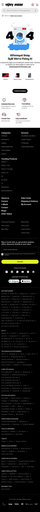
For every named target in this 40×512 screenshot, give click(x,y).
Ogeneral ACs (27, 302)
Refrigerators (16, 388)
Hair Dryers (19, 434)
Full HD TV (4, 357)
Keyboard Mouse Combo (26, 461)
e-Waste (4, 204)
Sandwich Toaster (7, 414)
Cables (3, 451)
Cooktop (24, 401)
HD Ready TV (13, 354)
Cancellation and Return (28, 136)
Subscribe (20, 262)
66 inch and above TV (21, 347)
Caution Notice (25, 229)
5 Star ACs (24, 315)
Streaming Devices (17, 357)
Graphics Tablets (21, 441)
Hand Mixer (5, 406)
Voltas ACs (13, 294)
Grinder (20, 409)
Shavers (13, 431)
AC (2, 176)
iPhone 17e (4, 172)
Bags (3, 464)
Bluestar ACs (5, 296)
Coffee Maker (14, 401)
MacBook (13, 474)
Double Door (5, 391)
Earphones (15, 424)
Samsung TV (23, 333)
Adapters (12, 451)
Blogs (3, 211)
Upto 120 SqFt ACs (7, 321)
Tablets (3, 441)
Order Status (6, 214)
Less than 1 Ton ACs (28, 304)
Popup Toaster (22, 411)
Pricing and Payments (8, 222)
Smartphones (5, 448)
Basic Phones (25, 448)
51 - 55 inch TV (19, 344)
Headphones (5, 424)
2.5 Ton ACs (5, 312)
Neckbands (22, 421)
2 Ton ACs (15, 310)
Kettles (28, 409)
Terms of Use (25, 225)
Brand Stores (25, 222)
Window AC (26, 372)
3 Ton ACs (15, 312)
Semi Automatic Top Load (9, 380)
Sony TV (4, 336)
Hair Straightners (7, 434)
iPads (11, 441)
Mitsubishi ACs (27, 296)
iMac (27, 476)
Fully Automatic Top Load (9, 377)
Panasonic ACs (27, 299)
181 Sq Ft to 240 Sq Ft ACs (10, 323)
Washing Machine (6, 190)
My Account (26, 204)
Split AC (17, 372)
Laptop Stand (22, 464)
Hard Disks (30, 466)
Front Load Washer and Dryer (10, 385)
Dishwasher (5, 388)
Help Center (26, 198)
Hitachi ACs (15, 299)
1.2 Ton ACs (15, 307)
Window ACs (14, 304)
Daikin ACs (23, 294)
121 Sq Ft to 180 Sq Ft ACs (25, 321)
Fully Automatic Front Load (10, 383)
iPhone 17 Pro (5, 165)
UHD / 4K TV (31, 354)
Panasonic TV (14, 336)
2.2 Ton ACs (25, 310)
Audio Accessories (7, 359)
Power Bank (21, 451)
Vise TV (13, 333)
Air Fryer (17, 403)
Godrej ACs (16, 296)
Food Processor (6, 403)
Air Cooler (4, 180)
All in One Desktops (16, 476)
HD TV (28, 339)
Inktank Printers (6, 482)
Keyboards (12, 461)
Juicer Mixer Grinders (8, 409)
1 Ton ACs (4, 307)
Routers (30, 482)
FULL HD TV (19, 339)
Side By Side (26, 391)
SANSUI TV (5, 333)
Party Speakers (5, 150)
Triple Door (16, 391)
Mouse (3, 461)
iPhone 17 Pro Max (7, 169)
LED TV (3, 354)
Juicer (19, 406)
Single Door (27, 388)
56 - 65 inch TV (6, 347)
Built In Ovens (15, 398)
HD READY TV (5, 341)
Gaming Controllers (7, 362)
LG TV (32, 333)
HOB (13, 406)
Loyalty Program (26, 139)
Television (4, 136)
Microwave (4, 411)
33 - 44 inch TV (31, 341)
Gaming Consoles (22, 359)
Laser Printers (25, 479)
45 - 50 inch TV (6, 344)
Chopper (4, 401)
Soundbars (20, 362)
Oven (12, 411)
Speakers (16, 365)
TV (2, 183)
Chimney (26, 398)
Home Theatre (6, 365)
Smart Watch (5, 489)
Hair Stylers (22, 431)
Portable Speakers (28, 424)
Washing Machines (7, 146)
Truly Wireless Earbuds (8, 421)
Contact (4, 207)
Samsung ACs (6, 302)
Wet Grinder (19, 414)
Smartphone (5, 139)
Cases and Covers (7, 454)
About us (5, 198)
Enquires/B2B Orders (27, 146)
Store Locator (5, 225)
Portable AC (5, 375)
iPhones (15, 448)
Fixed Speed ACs (6, 318)
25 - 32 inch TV (18, 341)
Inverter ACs (19, 318)
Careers (4, 201)
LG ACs (32, 294)
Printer (3, 479)
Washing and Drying (18, 375)
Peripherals (5, 466)
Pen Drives (15, 466)
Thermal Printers (20, 482)
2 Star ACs (25, 312)
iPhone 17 (4, 162)
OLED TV (24, 336)
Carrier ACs (5, 299)
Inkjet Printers (13, 479)
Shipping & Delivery (29, 201)
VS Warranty (25, 143)
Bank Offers (4, 229)
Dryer (25, 385)
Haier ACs (16, 302)
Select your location (16, 16)
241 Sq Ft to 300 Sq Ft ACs (10, 326)
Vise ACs (4, 294)
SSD (22, 466)
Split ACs (4, 304)
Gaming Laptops (23, 474)
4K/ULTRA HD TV (6, 339)
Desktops (4, 476)
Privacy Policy (25, 233)
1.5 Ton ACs (25, 307)
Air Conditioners (6, 372)
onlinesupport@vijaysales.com (20, 67)
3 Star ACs (4, 315)
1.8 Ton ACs (5, 310)
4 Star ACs (14, 315)
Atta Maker (4, 398)
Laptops (3, 143)
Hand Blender (27, 403)
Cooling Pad (11, 464)
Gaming (3, 154)
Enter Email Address (10, 249)
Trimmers (4, 431)
